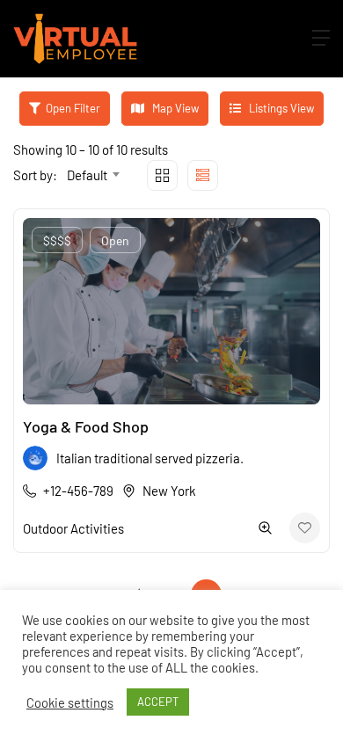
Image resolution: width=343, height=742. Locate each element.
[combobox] (92, 175)
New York (169, 490)
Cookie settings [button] (69, 702)
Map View (174, 108)
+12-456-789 (78, 490)
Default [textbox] (87, 175)
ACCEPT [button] (158, 702)
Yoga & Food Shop (86, 426)
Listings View (280, 108)
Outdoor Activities (73, 528)
